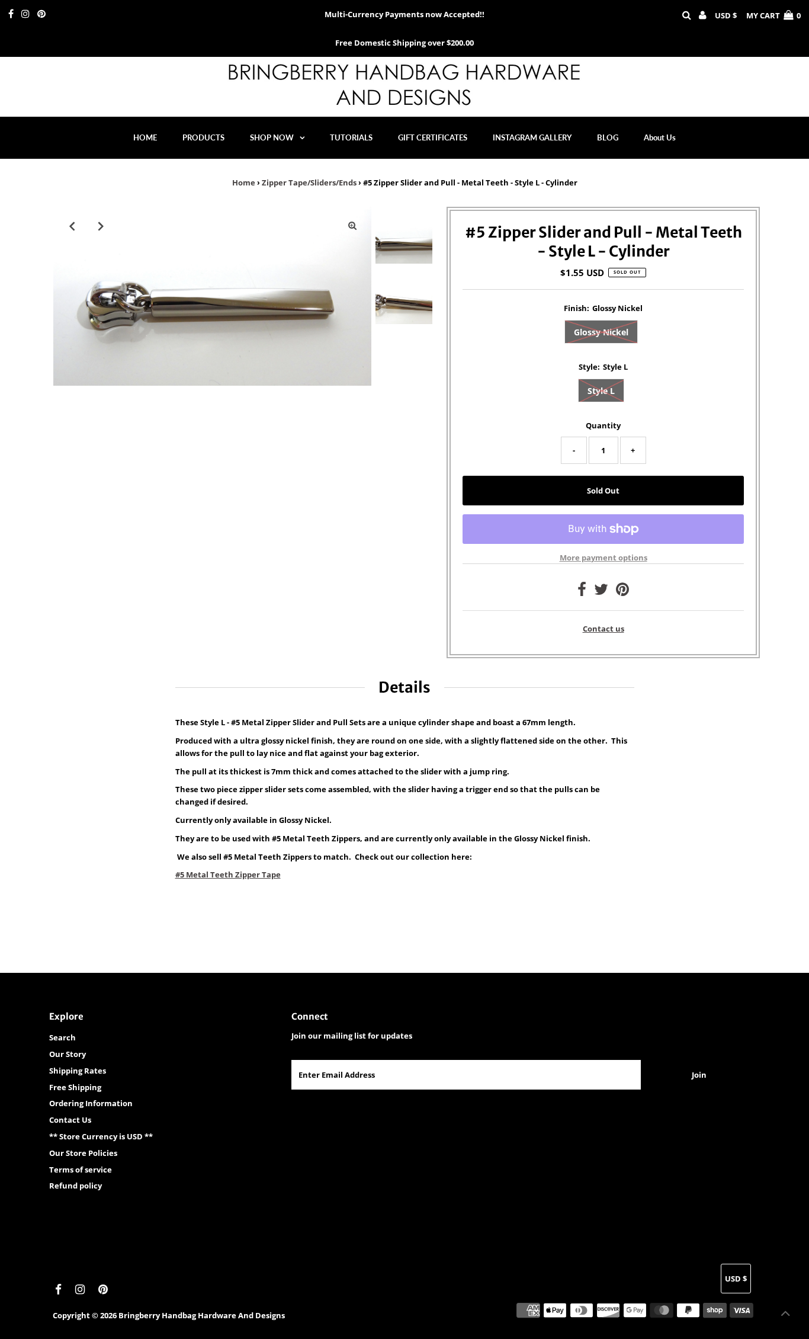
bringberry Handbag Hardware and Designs (201, 1315)
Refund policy (75, 1185)
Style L (601, 390)
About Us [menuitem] (660, 137)
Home (243, 182)
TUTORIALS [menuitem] (351, 137)
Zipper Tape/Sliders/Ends (309, 182)
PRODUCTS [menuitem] (203, 137)
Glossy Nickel (601, 332)
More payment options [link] (603, 557)
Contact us (603, 628)
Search (62, 1037)
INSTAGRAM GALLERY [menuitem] (532, 137)
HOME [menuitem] (145, 137)
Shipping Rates (77, 1070)
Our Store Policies (83, 1153)
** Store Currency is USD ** (101, 1136)
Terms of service (80, 1169)
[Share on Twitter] (601, 592)
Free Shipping (75, 1087)
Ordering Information (91, 1103)
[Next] (101, 226)
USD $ (726, 15)
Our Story (67, 1054)
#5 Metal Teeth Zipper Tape (228, 874)
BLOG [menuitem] (607, 137)
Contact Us (70, 1119)
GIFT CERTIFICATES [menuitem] (432, 137)
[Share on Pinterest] (622, 592)
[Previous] (72, 226)
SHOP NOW (272, 137)
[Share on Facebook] (581, 592)
